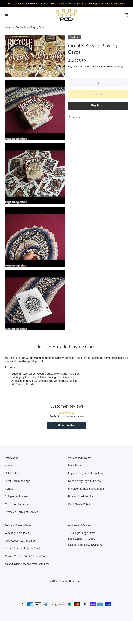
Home (7, 27)
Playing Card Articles (81, 496)
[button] (74, 117)
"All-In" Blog (12, 473)
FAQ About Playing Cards (20, 540)
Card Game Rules (79, 504)
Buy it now (98, 105)
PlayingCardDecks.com (69, 581)
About (8, 465)
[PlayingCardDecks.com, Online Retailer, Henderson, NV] (65, 590)
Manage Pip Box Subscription (86, 488)
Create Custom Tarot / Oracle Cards (27, 556)
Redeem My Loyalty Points (84, 481)
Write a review (66, 425)
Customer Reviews (16, 504)
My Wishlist (75, 465)
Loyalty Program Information (85, 473)
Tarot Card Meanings (17, 481)
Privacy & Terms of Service (21, 512)
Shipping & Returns (16, 496)
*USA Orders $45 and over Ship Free (27, 564)
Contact (9, 488)
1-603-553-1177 (93, 544)
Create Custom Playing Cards (23, 548)
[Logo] (66, 15)
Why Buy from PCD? (17, 533)
